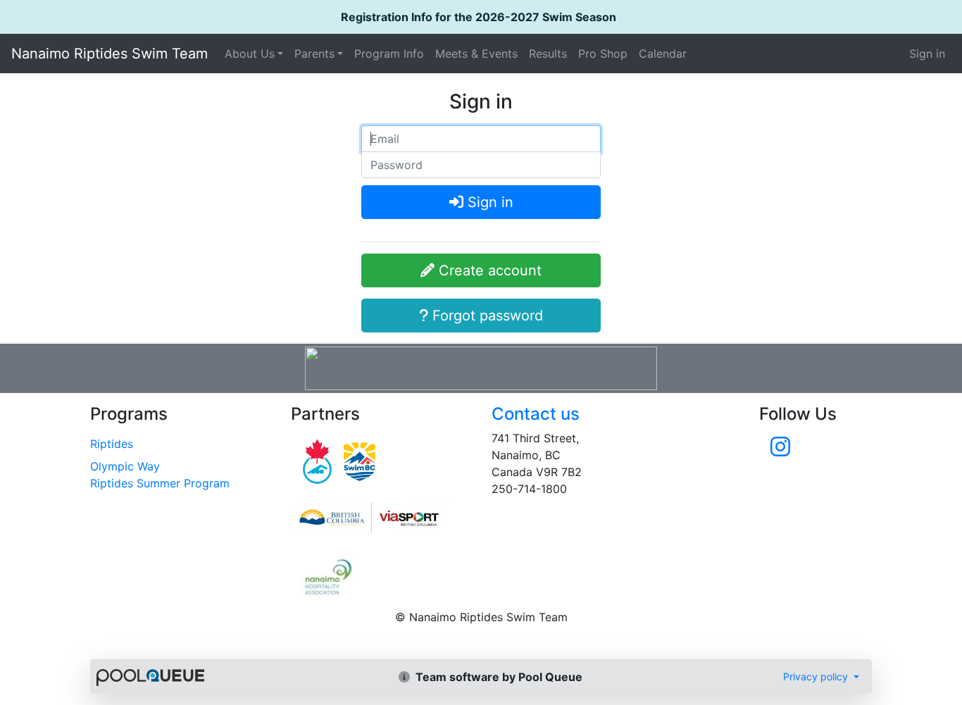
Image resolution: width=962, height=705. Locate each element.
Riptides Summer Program (160, 483)
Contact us (536, 414)
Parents (314, 53)
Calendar (663, 53)
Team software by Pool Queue (497, 677)
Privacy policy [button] (817, 676)
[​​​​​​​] (780, 451)
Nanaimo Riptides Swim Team (109, 53)
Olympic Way (125, 466)
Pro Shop (602, 53)
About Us (250, 53)
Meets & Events (476, 53)
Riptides (111, 444)
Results (548, 53)
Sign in (927, 53)
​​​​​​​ (380, 518)
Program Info (389, 53)
